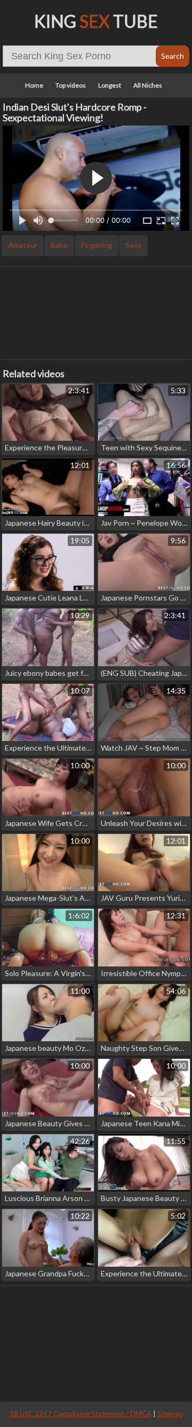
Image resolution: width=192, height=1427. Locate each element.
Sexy (133, 244)
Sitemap (170, 1413)
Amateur (22, 244)
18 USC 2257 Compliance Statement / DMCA (80, 1413)
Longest (109, 85)
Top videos (70, 85)
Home (34, 85)
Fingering (96, 244)
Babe (59, 244)
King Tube (96, 21)
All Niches (147, 85)
